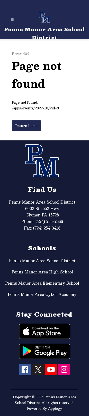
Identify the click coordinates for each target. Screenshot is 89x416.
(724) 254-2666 (49, 221)
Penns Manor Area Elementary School (42, 283)
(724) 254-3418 (46, 228)
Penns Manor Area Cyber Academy (42, 294)
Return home (26, 125)
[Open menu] (12, 19)
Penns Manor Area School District (42, 260)
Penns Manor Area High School (42, 272)
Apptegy (55, 408)
